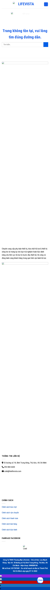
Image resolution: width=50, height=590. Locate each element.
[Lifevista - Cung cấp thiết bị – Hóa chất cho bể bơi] (25, 4)
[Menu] (3, 4)
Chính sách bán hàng (9, 524)
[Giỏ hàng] (46, 4)
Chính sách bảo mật (9, 507)
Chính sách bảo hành (9, 530)
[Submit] (45, 44)
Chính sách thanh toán (10, 518)
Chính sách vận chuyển (10, 512)
